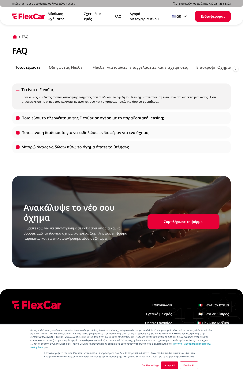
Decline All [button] (189, 365)
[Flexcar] (28, 16)
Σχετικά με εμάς (93, 16)
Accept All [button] (169, 365)
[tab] (27, 67)
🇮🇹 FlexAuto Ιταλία (213, 305)
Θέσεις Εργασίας (158, 322)
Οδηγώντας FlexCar (66, 67)
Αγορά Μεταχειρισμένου (144, 16)
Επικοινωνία (162, 305)
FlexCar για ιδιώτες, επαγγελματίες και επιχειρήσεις (140, 67)
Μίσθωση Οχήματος (56, 16)
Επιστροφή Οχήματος (216, 67)
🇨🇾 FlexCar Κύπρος (213, 314)
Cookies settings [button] (150, 365)
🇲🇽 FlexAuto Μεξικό (213, 322)
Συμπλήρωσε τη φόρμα (183, 221)
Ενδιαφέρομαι (213, 16)
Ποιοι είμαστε (27, 67)
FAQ (117, 16)
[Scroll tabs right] (235, 69)
